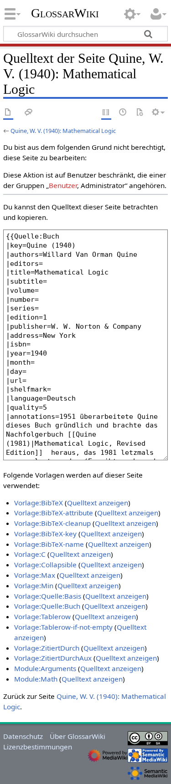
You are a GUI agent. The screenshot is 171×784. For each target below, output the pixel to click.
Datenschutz (23, 736)
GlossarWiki (65, 13)
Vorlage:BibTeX (38, 502)
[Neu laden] (139, 112)
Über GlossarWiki (77, 736)
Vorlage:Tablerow (42, 616)
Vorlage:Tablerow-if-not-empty (63, 626)
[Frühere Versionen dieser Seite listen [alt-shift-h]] (123, 112)
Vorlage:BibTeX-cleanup (52, 523)
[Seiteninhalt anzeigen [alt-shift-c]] (8, 112)
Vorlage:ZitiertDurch (46, 647)
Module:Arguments (45, 668)
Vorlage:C (30, 554)
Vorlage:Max (34, 575)
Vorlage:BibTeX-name (49, 544)
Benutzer (63, 185)
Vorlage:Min (33, 585)
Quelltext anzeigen (97, 502)
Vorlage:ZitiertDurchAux (53, 657)
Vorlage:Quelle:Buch (47, 606)
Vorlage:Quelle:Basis (47, 596)
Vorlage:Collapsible (45, 564)
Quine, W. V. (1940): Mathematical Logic (63, 131)
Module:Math (35, 678)
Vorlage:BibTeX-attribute (53, 512)
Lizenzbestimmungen (37, 746)
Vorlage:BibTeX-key (45, 533)
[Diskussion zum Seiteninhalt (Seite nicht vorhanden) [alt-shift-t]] (29, 112)
